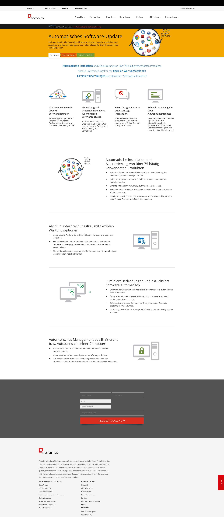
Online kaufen (81, 8)
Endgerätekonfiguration (47, 504)
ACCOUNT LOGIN (188, 8)
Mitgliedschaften (87, 488)
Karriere (84, 498)
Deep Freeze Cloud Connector (59, 27)
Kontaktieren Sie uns (88, 495)
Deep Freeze (43, 485)
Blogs (83, 504)
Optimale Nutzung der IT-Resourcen (52, 495)
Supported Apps (68, 55)
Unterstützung (49, 8)
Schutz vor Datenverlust (47, 501)
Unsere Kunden (86, 491)
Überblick (84, 485)
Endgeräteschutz (45, 498)
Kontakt (65, 8)
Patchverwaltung (45, 488)
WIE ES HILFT (54, 55)
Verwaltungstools (45, 508)
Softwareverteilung (45, 491)
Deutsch (29, 9)
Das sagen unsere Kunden (90, 501)
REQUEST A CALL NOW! (112, 420)
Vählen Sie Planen (85, 55)
